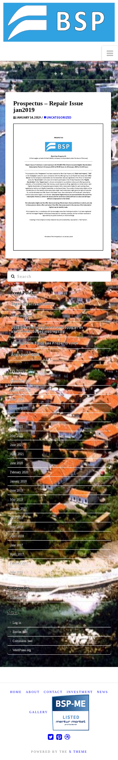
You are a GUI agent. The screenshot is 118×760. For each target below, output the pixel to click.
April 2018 (17, 535)
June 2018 (16, 517)
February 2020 (19, 472)
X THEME (78, 751)
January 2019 (18, 508)
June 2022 (16, 426)
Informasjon (21, 315)
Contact (53, 692)
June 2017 (16, 544)
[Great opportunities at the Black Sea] (59, 23)
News (27, 67)
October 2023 (18, 408)
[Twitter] (50, 737)
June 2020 (16, 462)
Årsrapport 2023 (25, 354)
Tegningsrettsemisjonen (32, 304)
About (33, 692)
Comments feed (22, 640)
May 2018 (16, 526)
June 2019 (16, 490)
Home (16, 692)
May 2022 (16, 435)
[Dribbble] (67, 737)
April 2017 (17, 554)
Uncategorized (58, 117)
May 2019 (16, 499)
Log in (17, 622)
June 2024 (16, 399)
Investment (80, 692)
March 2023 (17, 417)
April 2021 (17, 453)
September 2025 (20, 380)
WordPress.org (22, 650)
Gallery (38, 712)
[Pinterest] (59, 737)
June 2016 (16, 572)
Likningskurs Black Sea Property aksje (44, 343)
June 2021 (16, 444)
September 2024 (20, 389)
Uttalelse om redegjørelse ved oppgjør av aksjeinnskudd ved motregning (47, 329)
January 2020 (18, 481)
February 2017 (19, 563)
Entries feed (20, 631)
